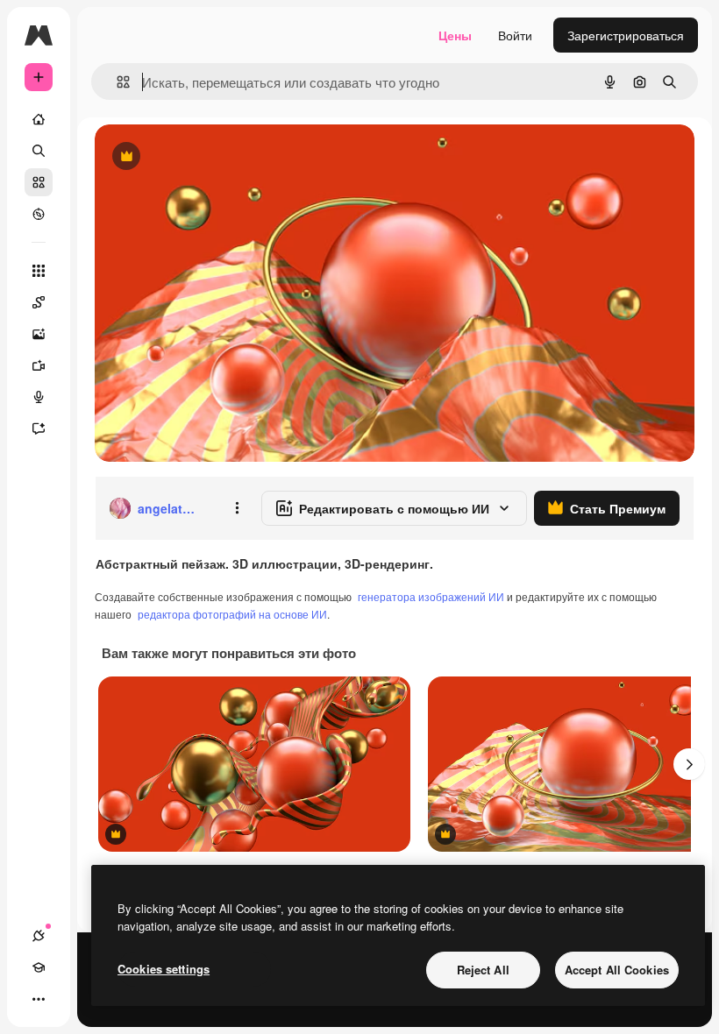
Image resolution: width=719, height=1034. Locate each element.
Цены (455, 35)
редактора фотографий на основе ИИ (232, 613)
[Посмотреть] (39, 214)
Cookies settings (163, 968)
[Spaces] (39, 302)
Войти (515, 35)
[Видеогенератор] (39, 365)
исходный (212, 157)
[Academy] (39, 967)
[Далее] (689, 764)
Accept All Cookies (617, 969)
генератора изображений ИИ (431, 596)
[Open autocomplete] (116, 82)
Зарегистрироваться (625, 35)
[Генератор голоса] (39, 397)
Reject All (483, 969)
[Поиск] (39, 151)
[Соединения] (39, 936)
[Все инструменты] (39, 271)
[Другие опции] (236, 508)
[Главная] (39, 119)
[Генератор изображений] (39, 334)
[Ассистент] (39, 428)
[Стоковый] (39, 182)
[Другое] (39, 999)
